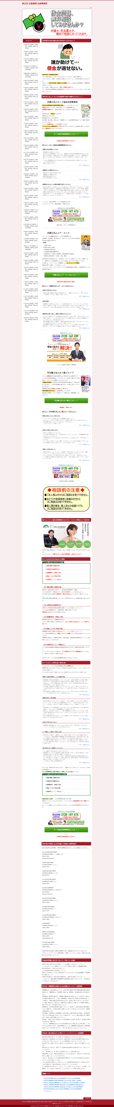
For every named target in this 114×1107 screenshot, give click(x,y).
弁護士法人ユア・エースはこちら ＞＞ (66, 275)
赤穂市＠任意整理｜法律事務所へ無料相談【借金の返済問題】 (31, 89)
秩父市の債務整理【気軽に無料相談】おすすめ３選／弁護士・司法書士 (63, 1080)
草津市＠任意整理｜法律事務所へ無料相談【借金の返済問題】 (31, 219)
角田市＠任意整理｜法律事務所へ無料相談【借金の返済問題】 (31, 82)
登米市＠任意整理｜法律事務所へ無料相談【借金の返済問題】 (31, 103)
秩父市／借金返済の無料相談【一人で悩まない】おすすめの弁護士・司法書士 (64, 1082)
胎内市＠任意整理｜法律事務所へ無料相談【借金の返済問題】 (31, 132)
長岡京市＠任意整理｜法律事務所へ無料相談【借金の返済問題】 (31, 211)
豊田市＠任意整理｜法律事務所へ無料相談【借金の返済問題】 (31, 183)
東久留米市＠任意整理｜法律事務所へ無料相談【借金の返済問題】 (31, 226)
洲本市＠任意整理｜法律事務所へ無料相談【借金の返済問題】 (31, 111)
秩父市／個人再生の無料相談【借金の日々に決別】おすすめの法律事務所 (63, 1086)
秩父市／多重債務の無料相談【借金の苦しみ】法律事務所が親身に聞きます (64, 1084)
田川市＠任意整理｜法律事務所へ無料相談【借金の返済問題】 (31, 161)
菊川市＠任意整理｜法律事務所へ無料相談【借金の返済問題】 (31, 276)
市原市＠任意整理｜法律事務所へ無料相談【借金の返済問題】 (31, 262)
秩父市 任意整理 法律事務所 (34, 3)
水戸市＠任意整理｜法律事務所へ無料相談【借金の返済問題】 (31, 298)
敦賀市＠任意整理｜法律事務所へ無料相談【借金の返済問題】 (31, 254)
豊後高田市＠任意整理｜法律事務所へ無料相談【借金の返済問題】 (31, 75)
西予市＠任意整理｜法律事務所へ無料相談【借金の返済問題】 (31, 139)
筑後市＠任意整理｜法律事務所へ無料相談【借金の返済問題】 (31, 168)
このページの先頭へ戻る (87, 1098)
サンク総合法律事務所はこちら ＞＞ (66, 134)
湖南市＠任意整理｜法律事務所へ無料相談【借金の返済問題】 (31, 233)
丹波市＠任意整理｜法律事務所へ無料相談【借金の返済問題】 (31, 60)
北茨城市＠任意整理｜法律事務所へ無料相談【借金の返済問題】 (31, 240)
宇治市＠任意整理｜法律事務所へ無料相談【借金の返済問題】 (31, 147)
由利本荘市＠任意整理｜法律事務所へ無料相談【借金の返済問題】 (31, 67)
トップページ (47, 1091)
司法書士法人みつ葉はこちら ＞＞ (66, 400)
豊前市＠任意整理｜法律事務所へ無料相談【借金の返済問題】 (31, 96)
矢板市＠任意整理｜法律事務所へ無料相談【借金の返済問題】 (31, 125)
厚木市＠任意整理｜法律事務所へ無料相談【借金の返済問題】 (31, 197)
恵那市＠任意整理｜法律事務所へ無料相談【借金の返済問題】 (31, 53)
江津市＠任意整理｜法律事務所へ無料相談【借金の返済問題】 (31, 305)
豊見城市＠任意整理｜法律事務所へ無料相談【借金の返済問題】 (31, 175)
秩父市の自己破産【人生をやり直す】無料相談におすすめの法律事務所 (63, 1088)
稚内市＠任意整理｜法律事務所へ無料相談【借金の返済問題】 (31, 319)
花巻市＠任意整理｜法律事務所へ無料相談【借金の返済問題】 (31, 190)
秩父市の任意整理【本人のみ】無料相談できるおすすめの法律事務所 (62, 1078)
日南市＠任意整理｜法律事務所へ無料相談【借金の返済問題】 (31, 46)
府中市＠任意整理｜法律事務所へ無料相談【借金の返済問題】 (31, 118)
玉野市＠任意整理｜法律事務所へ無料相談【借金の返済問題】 (31, 283)
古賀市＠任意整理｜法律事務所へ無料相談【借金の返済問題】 (31, 204)
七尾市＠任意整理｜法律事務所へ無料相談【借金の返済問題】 (31, 290)
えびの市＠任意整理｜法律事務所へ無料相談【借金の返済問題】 (31, 154)
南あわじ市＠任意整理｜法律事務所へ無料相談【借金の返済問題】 (31, 247)
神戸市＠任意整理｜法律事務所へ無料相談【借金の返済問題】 (31, 269)
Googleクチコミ (86, 165)
